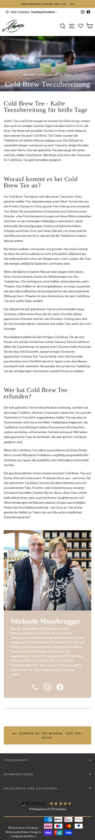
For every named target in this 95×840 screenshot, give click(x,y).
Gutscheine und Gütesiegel (31, 788)
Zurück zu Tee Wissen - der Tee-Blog (50, 735)
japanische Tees (21, 437)
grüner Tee (50, 206)
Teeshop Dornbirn (43, 12)
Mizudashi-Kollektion (37, 455)
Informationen (18, 774)
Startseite (29, 75)
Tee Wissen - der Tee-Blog (53, 75)
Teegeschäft (16, 760)
